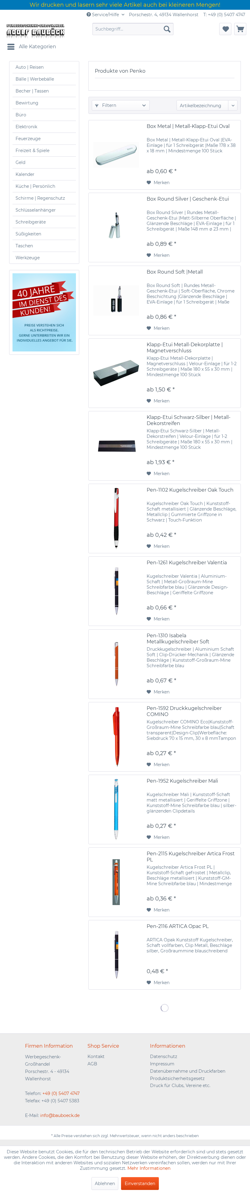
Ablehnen (105, 1183)
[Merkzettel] (225, 29)
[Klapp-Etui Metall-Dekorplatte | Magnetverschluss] (116, 373)
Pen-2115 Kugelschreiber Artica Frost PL (191, 857)
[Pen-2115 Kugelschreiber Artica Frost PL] (116, 882)
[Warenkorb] (240, 29)
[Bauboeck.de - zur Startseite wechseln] (35, 30)
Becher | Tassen (32, 91)
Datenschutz (163, 1056)
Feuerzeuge (28, 138)
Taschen (24, 246)
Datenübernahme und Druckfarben (187, 1071)
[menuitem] (133, 29)
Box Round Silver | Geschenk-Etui (188, 199)
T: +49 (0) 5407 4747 (224, 14)
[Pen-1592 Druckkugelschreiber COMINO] (116, 736)
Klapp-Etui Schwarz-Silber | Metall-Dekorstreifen (188, 420)
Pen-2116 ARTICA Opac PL (178, 926)
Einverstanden (140, 1183)
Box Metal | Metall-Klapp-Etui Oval (188, 126)
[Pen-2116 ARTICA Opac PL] (116, 954)
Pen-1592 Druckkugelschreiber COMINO (184, 711)
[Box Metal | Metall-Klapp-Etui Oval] (116, 154)
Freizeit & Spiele (32, 150)
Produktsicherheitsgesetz (177, 1078)
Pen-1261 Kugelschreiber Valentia (187, 563)
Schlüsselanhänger (36, 210)
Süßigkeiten (28, 234)
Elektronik (26, 126)
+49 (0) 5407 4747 (61, 1093)
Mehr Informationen (148, 1168)
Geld (20, 162)
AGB (92, 1064)
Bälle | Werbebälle (35, 79)
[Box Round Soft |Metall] (116, 300)
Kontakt (96, 1056)
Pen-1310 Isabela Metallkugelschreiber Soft (178, 639)
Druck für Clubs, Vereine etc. (180, 1085)
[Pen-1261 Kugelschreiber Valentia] (116, 591)
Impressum (162, 1064)
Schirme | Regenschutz (40, 198)
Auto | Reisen (30, 67)
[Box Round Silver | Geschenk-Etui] (116, 227)
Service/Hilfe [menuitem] (105, 14)
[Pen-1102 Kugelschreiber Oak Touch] (116, 518)
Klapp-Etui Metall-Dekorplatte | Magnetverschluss (185, 348)
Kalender (25, 174)
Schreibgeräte (31, 222)
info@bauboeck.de (60, 1115)
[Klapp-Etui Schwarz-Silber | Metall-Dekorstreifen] (116, 445)
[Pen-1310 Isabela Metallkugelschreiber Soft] (116, 664)
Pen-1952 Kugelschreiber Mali (182, 781)
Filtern (108, 105)
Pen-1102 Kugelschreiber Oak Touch (190, 490)
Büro (21, 115)
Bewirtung (27, 103)
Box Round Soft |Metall (175, 272)
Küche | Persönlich (35, 186)
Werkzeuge (28, 257)
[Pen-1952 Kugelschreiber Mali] (116, 809)
